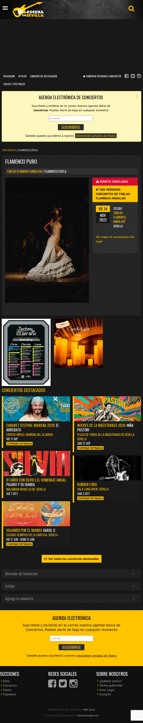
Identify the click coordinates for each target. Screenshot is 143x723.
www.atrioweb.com (87, 715)
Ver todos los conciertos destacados (73, 559)
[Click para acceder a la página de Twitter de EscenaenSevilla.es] (133, 77)
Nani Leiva (89, 709)
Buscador (9, 76)
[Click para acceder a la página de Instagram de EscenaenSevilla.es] (139, 77)
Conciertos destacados (23, 390)
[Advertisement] (71, 45)
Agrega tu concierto (19, 598)
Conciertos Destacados (43, 76)
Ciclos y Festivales (14, 84)
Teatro (7, 690)
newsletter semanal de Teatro (96, 136)
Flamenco (9, 694)
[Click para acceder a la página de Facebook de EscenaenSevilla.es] (127, 77)
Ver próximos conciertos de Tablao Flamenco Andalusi (113, 193)
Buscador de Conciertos (21, 573)
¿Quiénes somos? (110, 681)
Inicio (6, 681)
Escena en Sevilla (28, 9)
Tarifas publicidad (111, 685)
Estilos (22, 76)
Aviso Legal (107, 690)
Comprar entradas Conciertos (103, 76)
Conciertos (9, 150)
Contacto (105, 694)
